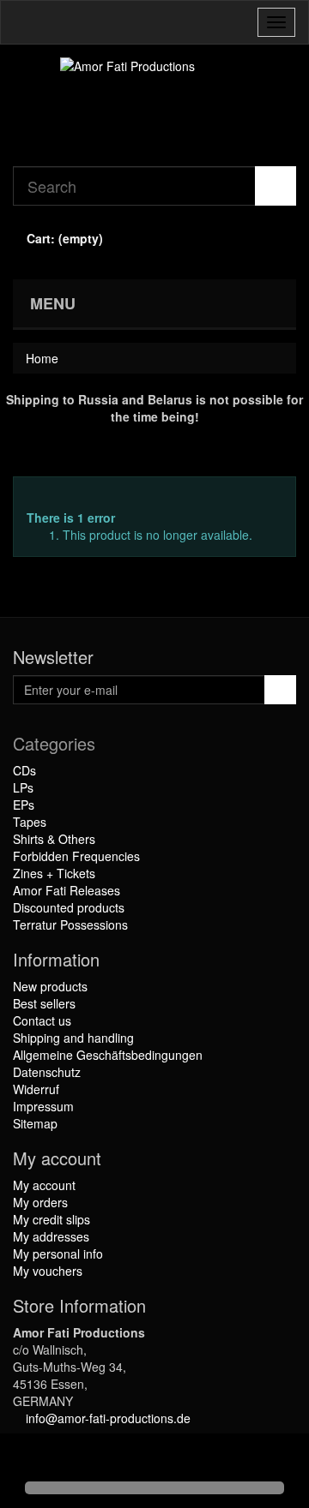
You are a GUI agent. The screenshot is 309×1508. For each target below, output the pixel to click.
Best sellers (44, 1003)
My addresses (51, 1236)
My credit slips (51, 1219)
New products (50, 986)
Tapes (29, 821)
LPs (23, 787)
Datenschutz (47, 1071)
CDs (24, 770)
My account (44, 1185)
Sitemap (35, 1123)
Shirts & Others (54, 838)
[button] (27, 1458)
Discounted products (68, 907)
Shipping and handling (73, 1037)
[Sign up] (280, 689)
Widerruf (36, 1089)
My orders (40, 1202)
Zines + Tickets (54, 873)
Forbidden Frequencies (76, 856)
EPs (23, 804)
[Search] (275, 186)
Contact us (42, 1020)
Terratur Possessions (70, 924)
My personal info (58, 1253)
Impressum (43, 1106)
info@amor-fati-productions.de (108, 1418)
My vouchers (47, 1270)
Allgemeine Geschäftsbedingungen (108, 1054)
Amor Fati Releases (66, 890)
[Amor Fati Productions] (154, 105)
